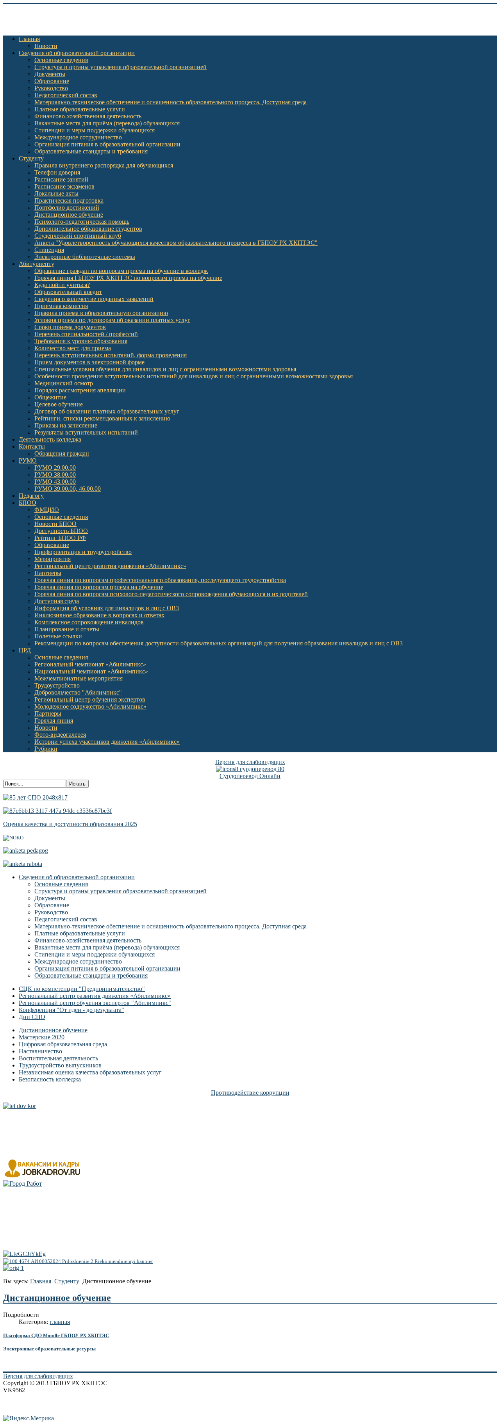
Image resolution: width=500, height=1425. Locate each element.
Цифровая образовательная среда (63, 1044)
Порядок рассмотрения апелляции (80, 390)
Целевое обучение (58, 404)
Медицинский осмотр (63, 383)
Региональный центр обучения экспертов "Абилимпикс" (95, 1002)
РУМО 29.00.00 (55, 467)
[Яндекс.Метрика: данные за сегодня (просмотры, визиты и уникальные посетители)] (28, 1418)
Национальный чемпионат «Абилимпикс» (91, 671)
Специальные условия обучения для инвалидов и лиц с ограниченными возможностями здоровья (165, 369)
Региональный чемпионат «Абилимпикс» (90, 664)
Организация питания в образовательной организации (107, 144)
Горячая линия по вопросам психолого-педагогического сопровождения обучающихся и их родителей (171, 594)
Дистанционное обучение (68, 214)
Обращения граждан (61, 453)
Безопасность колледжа (50, 1079)
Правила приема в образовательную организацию (101, 313)
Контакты (32, 446)
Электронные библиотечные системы (84, 256)
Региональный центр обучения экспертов (89, 699)
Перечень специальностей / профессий (86, 334)
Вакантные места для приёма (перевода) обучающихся (107, 123)
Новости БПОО (55, 523)
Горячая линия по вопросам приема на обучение (98, 587)
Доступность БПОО (61, 530)
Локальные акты (56, 193)
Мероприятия (52, 559)
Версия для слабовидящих (250, 762)
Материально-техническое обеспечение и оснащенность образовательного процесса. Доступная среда (170, 102)
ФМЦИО (46, 509)
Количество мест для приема (72, 348)
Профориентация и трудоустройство (83, 552)
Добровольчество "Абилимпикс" (78, 692)
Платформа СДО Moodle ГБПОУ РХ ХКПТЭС (56, 1335)
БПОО (27, 502)
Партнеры (47, 573)
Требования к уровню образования (80, 341)
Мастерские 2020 (41, 1037)
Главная (29, 39)
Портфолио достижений (66, 207)
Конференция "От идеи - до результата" (71, 1009)
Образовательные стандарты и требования (91, 151)
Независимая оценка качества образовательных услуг (90, 1072)
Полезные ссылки (58, 636)
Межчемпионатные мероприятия (78, 678)
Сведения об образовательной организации (77, 53)
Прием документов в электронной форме (89, 362)
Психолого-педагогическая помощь (81, 221)
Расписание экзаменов (64, 186)
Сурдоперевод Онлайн (250, 776)
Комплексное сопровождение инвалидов (89, 622)
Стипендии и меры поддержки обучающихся (94, 130)
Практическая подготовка (69, 200)
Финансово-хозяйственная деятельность (87, 116)
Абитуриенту (36, 263)
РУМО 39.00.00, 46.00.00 (67, 488)
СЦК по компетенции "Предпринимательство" (82, 988)
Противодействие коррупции (250, 1092)
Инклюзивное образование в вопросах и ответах (99, 615)
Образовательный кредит (68, 292)
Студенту (31, 158)
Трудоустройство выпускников (60, 1065)
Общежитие (50, 397)
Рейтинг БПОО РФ (60, 537)
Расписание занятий (61, 179)
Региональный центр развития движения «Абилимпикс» (110, 566)
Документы (49, 74)
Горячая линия (53, 720)
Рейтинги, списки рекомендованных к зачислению (102, 418)
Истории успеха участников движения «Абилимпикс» (107, 741)
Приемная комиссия (61, 306)
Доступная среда (56, 601)
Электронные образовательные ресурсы (49, 1349)
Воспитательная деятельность (58, 1058)
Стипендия (49, 249)
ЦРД (25, 650)
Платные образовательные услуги (79, 109)
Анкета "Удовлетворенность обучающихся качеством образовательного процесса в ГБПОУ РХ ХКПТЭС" (176, 242)
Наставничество (40, 1051)
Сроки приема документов (70, 327)
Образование (51, 81)
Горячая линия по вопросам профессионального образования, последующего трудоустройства (160, 580)
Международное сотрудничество (78, 137)
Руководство (51, 88)
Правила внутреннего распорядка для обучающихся (103, 165)
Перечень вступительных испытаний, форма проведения (110, 355)
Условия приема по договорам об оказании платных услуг (112, 320)
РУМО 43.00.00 (55, 481)
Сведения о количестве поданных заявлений (94, 299)
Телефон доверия (57, 172)
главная (60, 1321)
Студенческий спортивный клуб (77, 235)
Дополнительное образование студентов (88, 228)
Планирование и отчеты (66, 629)
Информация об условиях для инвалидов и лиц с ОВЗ (106, 608)
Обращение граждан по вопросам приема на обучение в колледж (121, 270)
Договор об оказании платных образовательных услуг (106, 411)
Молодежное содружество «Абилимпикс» (90, 706)
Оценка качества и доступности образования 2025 (70, 824)
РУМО (28, 460)
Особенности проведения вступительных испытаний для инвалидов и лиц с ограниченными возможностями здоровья (193, 376)
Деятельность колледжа (50, 439)
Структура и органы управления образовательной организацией (120, 67)
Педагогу (31, 495)
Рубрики (45, 748)
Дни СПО (32, 1017)
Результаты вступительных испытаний (86, 432)
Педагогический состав (65, 95)
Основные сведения (61, 60)
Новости (45, 46)
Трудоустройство (57, 685)
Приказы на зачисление (65, 425)
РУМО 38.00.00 (55, 474)
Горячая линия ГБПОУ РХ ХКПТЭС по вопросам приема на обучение (128, 277)
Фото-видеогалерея (60, 734)
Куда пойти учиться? (62, 284)
